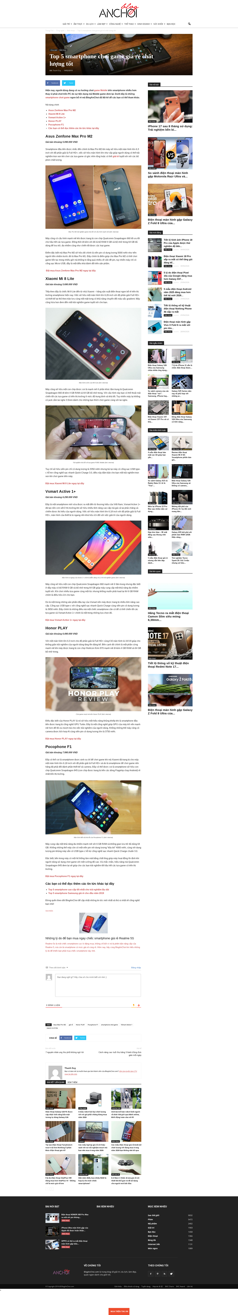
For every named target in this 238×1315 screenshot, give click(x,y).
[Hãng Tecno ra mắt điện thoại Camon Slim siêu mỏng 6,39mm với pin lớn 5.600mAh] (170, 593)
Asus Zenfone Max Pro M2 (62, 110)
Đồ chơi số (115, 1174)
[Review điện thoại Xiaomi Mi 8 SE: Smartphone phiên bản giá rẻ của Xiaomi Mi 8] (182, 443)
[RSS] (164, 1274)
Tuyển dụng (145, 1286)
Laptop (81, 1141)
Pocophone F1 (56, 124)
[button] (189, 24)
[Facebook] (150, 1274)
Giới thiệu (118, 1286)
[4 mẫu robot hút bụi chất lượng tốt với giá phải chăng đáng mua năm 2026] (93, 1098)
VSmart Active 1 (126, 1025)
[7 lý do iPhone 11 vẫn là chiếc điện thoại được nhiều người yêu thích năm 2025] (182, 356)
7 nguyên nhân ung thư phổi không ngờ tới (64, 1052)
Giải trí (66, 24)
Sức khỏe (158, 24)
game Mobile (100, 90)
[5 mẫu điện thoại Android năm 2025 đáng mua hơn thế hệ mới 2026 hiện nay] (155, 294)
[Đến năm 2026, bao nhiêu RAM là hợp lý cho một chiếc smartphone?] (93, 1164)
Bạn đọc (171, 24)
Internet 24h (116, 1108)
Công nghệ (115, 24)
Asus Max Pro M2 (59, 1025)
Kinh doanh (143, 24)
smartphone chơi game (57, 97)
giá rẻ (71, 1025)
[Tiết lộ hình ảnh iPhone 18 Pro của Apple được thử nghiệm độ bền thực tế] (155, 245)
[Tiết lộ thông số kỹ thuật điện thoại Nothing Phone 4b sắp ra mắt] (155, 311)
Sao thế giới (153, 1215)
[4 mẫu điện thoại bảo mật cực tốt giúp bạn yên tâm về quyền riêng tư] (158, 443)
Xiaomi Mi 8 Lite (56, 114)
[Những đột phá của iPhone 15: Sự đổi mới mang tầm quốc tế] (182, 497)
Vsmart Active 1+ (57, 117)
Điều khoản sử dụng (131, 1286)
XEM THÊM (72, 1082)
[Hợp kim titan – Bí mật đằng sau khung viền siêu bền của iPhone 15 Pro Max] (158, 523)
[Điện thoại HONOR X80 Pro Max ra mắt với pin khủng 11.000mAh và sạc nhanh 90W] (52, 1218)
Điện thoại (63, 50)
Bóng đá (152, 1240)
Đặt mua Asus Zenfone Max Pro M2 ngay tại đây (70, 270)
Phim (150, 1219)
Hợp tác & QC (158, 1286)
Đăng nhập (136, 967)
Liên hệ (190, 1286)
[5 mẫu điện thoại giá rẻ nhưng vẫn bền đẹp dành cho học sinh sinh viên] (158, 549)
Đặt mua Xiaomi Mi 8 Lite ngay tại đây (64, 483)
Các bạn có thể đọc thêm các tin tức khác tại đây (73, 128)
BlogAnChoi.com (91, 1271)
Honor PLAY (54, 121)
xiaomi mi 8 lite (52, 1028)
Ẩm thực (78, 24)
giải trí (116, 156)
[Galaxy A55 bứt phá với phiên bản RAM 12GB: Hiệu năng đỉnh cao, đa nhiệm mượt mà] (182, 523)
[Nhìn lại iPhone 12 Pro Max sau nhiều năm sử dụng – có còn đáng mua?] (158, 497)
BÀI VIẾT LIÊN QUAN (55, 1082)
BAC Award (180, 1286)
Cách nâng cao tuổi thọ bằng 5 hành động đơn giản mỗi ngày (120, 1053)
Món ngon (153, 1248)
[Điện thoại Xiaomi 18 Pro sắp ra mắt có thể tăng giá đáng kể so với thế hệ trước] (155, 261)
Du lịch (90, 24)
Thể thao (129, 24)
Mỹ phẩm (152, 1223)
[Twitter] (171, 1274)
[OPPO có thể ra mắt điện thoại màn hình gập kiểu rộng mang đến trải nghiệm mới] (52, 1244)
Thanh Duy (70, 1068)
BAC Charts (169, 1286)
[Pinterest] (157, 1274)
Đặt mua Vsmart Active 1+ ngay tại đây (65, 620)
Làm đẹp (101, 24)
